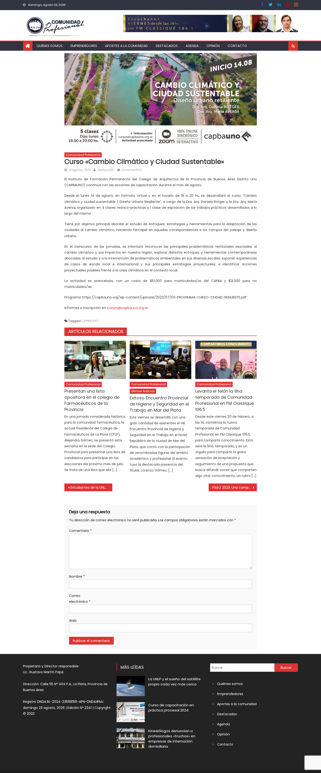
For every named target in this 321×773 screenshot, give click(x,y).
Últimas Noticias (143, 391)
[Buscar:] (242, 667)
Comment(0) (131, 170)
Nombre (77, 576)
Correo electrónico (79, 598)
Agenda (192, 45)
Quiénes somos (49, 45)
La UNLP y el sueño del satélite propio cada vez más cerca (174, 681)
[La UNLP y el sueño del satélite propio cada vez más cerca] (131, 686)
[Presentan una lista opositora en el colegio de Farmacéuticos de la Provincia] (95, 360)
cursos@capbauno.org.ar (127, 307)
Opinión (213, 45)
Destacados (167, 45)
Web (73, 620)
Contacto (237, 45)
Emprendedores (83, 45)
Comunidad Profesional (83, 155)
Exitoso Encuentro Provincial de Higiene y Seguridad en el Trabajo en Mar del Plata (159, 404)
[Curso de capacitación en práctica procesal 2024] (131, 712)
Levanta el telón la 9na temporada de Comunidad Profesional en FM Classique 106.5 (224, 400)
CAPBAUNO (89, 321)
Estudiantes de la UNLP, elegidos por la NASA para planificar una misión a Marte (91, 487)
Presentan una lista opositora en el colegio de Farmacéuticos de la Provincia (91, 400)
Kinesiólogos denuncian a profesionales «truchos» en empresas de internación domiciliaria (171, 738)
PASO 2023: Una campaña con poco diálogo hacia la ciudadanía (234, 487)
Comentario (80, 530)
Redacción (106, 170)
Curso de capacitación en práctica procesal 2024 (171, 708)
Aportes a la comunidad (126, 45)
